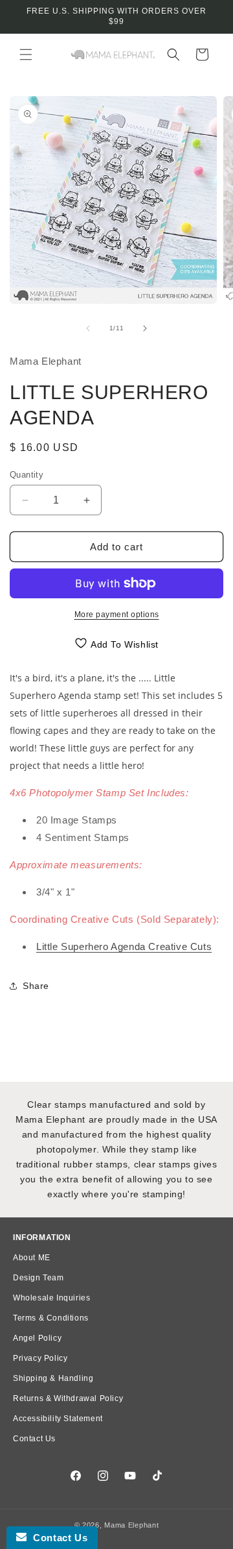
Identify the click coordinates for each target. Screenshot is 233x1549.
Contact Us (34, 1438)
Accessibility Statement (58, 1418)
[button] (26, 54)
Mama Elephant (131, 1525)
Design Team (38, 1277)
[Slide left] (88, 328)
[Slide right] (145, 328)
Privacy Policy (40, 1358)
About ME (31, 1257)
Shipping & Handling (53, 1378)
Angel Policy (37, 1338)
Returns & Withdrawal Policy (68, 1398)
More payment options (116, 614)
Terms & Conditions (51, 1318)
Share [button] (36, 986)
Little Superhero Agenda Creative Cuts (124, 946)
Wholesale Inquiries (51, 1297)
